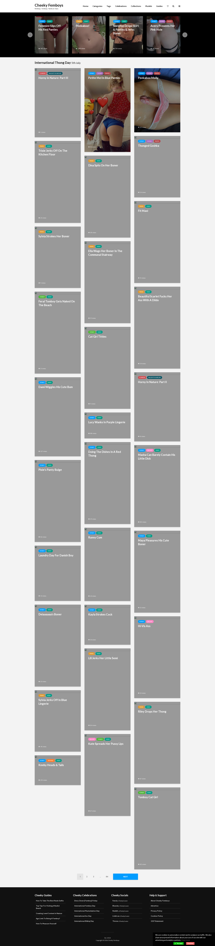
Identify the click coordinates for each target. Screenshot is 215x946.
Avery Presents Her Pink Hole (162, 27)
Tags (109, 6)
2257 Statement (157, 921)
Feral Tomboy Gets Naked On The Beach (56, 303)
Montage (50, 760)
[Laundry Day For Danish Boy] (58, 573)
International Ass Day (82, 916)
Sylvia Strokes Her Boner (53, 236)
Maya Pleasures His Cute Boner (153, 542)
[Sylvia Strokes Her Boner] (58, 257)
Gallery (149, 450)
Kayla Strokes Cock (100, 614)
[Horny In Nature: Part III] (58, 102)
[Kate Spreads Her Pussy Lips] (107, 775)
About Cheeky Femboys (160, 901)
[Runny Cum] (107, 564)
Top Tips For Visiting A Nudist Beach (48, 907)
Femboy (42, 21)
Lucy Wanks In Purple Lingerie (106, 422)
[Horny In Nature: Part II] (157, 406)
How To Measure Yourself (46, 923)
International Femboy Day (84, 906)
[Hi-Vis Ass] (157, 657)
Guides (159, 6)
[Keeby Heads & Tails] (58, 770)
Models (148, 6)
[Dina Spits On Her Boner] (107, 196)
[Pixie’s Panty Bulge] (58, 501)
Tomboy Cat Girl (148, 797)
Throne (120, 921)
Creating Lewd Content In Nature (49, 913)
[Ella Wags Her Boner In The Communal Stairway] (107, 282)
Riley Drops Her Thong (152, 711)
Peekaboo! (82, 26)
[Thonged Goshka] (157, 166)
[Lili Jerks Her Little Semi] (107, 689)
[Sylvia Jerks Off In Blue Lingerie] (58, 721)
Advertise (154, 906)
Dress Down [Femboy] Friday (85, 901)
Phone (162, 21)
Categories (97, 6)
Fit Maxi (143, 210)
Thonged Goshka (148, 145)
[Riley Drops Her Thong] (157, 742)
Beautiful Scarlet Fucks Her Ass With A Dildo (155, 298)
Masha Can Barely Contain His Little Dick (156, 456)
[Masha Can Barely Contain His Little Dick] (157, 486)
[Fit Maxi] (157, 242)
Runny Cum (95, 537)
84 (107, 876)
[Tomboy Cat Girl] (157, 828)
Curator (42, 73)
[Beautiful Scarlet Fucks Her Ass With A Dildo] (157, 327)
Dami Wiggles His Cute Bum (55, 387)
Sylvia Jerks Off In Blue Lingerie (52, 701)
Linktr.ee (120, 916)
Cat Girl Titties (97, 336)
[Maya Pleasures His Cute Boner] (157, 571)
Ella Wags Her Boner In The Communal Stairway (105, 252)
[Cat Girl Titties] (107, 367)
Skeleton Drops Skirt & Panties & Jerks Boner (126, 29)
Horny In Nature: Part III (53, 78)
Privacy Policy (156, 911)
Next (125, 877)
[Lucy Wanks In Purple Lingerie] (107, 425)
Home (85, 6)
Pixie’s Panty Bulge (50, 469)
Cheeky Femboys (49, 5)
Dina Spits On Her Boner (103, 165)
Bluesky (120, 906)
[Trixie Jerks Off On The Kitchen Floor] (58, 182)
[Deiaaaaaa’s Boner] (58, 645)
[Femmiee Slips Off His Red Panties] (51, 34)
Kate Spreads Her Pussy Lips (105, 743)
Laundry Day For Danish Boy (55, 555)
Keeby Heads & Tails (51, 765)
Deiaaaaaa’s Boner (50, 614)
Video (49, 21)
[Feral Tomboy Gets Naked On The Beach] (58, 332)
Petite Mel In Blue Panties (104, 78)
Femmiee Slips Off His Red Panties (49, 27)
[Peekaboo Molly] (157, 100)
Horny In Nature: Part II (152, 382)
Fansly (120, 901)
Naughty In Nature (55, 73)
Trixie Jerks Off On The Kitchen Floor (52, 152)
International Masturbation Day (87, 911)
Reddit (120, 911)
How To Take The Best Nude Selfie (50, 901)
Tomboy (42, 297)
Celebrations (121, 6)
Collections (136, 6)
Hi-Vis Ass (144, 626)
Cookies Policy (157, 916)
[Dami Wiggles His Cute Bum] (58, 416)
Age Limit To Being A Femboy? (48, 918)
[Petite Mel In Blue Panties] (107, 110)
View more (185, 940)
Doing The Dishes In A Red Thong (104, 453)
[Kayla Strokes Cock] (107, 624)
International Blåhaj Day (84, 921)
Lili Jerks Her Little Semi (103, 658)
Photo (169, 21)
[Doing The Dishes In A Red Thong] (107, 483)
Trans (79, 21)
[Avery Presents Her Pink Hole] (163, 34)
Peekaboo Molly (148, 78)
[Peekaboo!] (89, 34)
